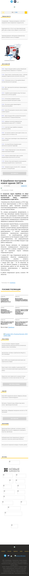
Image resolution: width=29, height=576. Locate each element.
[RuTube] (15, 2)
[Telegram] (12, 2)
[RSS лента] (18, 2)
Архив (21, 551)
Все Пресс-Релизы (14, 384)
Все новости (14, 173)
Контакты (27, 551)
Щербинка (12, 282)
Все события (14, 418)
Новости (24, 186)
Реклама (9, 551)
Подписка (15, 551)
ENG (16, 12)
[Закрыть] (26, 12)
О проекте (3, 551)
